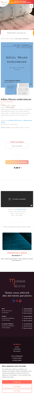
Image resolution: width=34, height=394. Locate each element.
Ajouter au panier (18, 162)
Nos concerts (17, 351)
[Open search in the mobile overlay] (17, 33)
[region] (17, 379)
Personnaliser (17, 386)
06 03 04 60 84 (28, 311)
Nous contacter (28, 313)
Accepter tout (17, 382)
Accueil (2, 38)
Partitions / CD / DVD (21, 2)
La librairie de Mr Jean (14, 120)
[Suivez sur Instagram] (20, 301)
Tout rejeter (17, 390)
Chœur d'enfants (10, 38)
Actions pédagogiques (17, 356)
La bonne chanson (21, 209)
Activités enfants (17, 358)
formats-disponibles (17, 142)
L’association (17, 349)
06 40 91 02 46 (28, 318)
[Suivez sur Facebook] (13, 301)
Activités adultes (16, 360)
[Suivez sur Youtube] (17, 301)
